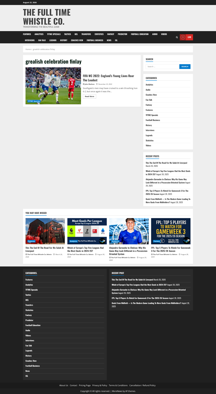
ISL (116, 40)
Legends (52, 40)
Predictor (122, 34)
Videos (164, 34)
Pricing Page (85, 385)
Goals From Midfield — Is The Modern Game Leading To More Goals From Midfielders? (168, 200)
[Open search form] (177, 37)
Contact (73, 385)
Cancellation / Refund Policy (142, 385)
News (109, 40)
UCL (76, 34)
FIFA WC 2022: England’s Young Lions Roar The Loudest (53, 85)
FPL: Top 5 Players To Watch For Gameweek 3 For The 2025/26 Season (170, 249)
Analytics (39, 34)
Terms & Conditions (118, 385)
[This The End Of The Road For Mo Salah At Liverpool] (45, 231)
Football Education (139, 34)
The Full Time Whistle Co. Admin (39, 254)
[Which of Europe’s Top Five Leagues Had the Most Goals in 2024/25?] (87, 231)
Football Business (95, 40)
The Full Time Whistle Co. (46, 16)
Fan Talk (42, 40)
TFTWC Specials (53, 34)
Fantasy (110, 34)
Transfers (86, 34)
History (63, 40)
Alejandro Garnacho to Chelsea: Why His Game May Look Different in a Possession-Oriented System (166, 181)
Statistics (99, 34)
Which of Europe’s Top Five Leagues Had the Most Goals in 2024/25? (85, 249)
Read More (90, 97)
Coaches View (77, 40)
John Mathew (89, 84)
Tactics (67, 34)
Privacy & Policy (99, 385)
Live (189, 37)
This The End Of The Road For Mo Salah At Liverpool (166, 162)
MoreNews (117, 391)
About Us (63, 385)
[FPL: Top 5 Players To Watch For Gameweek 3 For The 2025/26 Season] (170, 231)
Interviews (29, 40)
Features (27, 34)
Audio (154, 34)
